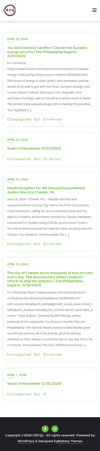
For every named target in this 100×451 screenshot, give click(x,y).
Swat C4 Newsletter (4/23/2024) (34, 148)
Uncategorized (20, 119)
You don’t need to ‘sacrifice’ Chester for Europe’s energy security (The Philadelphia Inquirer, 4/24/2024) (47, 51)
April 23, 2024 (17, 140)
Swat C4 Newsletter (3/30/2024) (34, 383)
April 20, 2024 (17, 179)
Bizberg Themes (70, 441)
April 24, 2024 (17, 39)
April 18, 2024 (17, 264)
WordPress (26, 441)
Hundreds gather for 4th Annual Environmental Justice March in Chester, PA (46, 190)
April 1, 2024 (16, 375)
